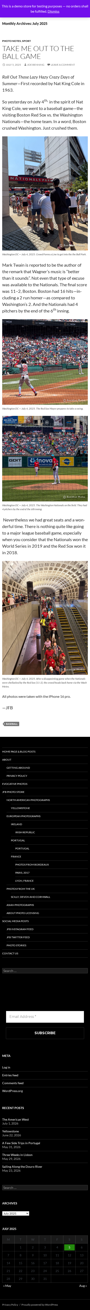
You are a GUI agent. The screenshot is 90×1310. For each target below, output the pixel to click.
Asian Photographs (20, 905)
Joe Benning (35, 64)
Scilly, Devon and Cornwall (30, 896)
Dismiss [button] (53, 11)
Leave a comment (63, 64)
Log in (6, 1067)
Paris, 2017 (22, 872)
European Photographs (23, 816)
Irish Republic (25, 832)
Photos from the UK (21, 888)
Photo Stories (16, 945)
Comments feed (13, 1083)
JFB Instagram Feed (20, 929)
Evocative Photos (14, 783)
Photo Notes (11, 41)
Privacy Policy (17, 775)
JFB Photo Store (13, 792)
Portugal (18, 840)
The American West (15, 1119)
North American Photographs (28, 800)
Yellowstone (20, 808)
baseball (12, 723)
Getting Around (18, 767)
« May (7, 1286)
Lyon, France (24, 880)
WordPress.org (12, 1091)
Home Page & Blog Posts (18, 751)
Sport (26, 41)
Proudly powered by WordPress (39, 1304)
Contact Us (10, 953)
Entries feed (10, 1075)
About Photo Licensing (23, 913)
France (16, 856)
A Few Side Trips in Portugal (21, 1143)
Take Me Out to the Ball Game (38, 52)
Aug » (83, 1286)
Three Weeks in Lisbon (17, 1155)
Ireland (16, 824)
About (6, 759)
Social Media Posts (15, 921)
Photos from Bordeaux (32, 864)
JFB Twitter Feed (18, 937)
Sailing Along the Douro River (22, 1166)
